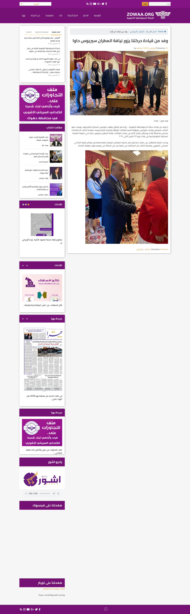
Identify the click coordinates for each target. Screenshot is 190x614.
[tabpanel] (42, 230)
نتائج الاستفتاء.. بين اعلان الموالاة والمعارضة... (42, 305)
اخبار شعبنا (56, 32)
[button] (35, 4)
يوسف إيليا (45, 145)
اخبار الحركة (151, 31)
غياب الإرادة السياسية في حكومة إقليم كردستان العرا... (35, 155)
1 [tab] (28, 204)
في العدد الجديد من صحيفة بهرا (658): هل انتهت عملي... (44, 397)
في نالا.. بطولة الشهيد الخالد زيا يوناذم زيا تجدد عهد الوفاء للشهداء (42, 60)
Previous (27, 265)
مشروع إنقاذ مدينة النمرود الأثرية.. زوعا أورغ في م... (42, 241)
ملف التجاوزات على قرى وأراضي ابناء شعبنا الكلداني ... (44, 451)
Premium (164, 249)
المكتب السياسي (137, 31)
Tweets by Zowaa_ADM (54, 589)
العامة (29, 32)
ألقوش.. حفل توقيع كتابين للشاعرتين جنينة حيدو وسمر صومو (42, 39)
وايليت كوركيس (43, 178)
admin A (140, 48)
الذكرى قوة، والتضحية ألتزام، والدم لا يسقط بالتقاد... (35, 188)
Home (161, 31)
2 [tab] (26, 204)
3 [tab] (23, 204)
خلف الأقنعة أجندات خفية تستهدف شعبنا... (38, 138)
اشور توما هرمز (43, 161)
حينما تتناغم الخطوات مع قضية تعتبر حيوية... (36, 171)
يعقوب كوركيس (43, 194)
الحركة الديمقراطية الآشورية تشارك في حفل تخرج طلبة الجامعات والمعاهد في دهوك (43, 50)
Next (23, 265)
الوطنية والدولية (41, 32)
